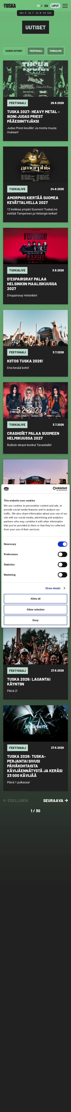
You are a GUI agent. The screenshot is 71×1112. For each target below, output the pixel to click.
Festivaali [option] (36, 50)
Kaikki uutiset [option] (14, 50)
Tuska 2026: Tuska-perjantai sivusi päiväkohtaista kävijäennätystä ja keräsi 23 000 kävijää (34, 766)
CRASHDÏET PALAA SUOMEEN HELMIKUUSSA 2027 (33, 435)
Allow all (35, 598)
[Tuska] (9, 5)
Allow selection (35, 609)
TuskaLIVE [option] (56, 50)
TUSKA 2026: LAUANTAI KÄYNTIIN (28, 681)
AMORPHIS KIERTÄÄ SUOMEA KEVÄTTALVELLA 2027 (32, 200)
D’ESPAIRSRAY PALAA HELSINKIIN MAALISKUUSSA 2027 (32, 284)
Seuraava (53, 800)
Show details (52, 588)
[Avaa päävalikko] (65, 5)
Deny (35, 620)
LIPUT (55, 5)
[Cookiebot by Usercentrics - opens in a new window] (52, 489)
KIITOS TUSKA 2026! (25, 360)
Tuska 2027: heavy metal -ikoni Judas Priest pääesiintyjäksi (33, 116)
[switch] (62, 554)
